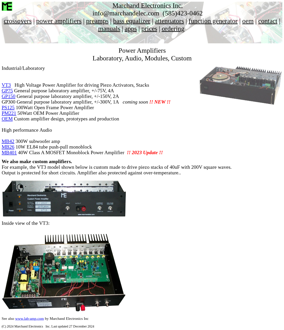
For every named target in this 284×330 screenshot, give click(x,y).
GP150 (8, 96)
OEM (7, 118)
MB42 (8, 141)
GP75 (7, 90)
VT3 (6, 85)
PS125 (8, 107)
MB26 (8, 147)
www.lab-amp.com (29, 318)
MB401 (9, 152)
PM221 (9, 113)
